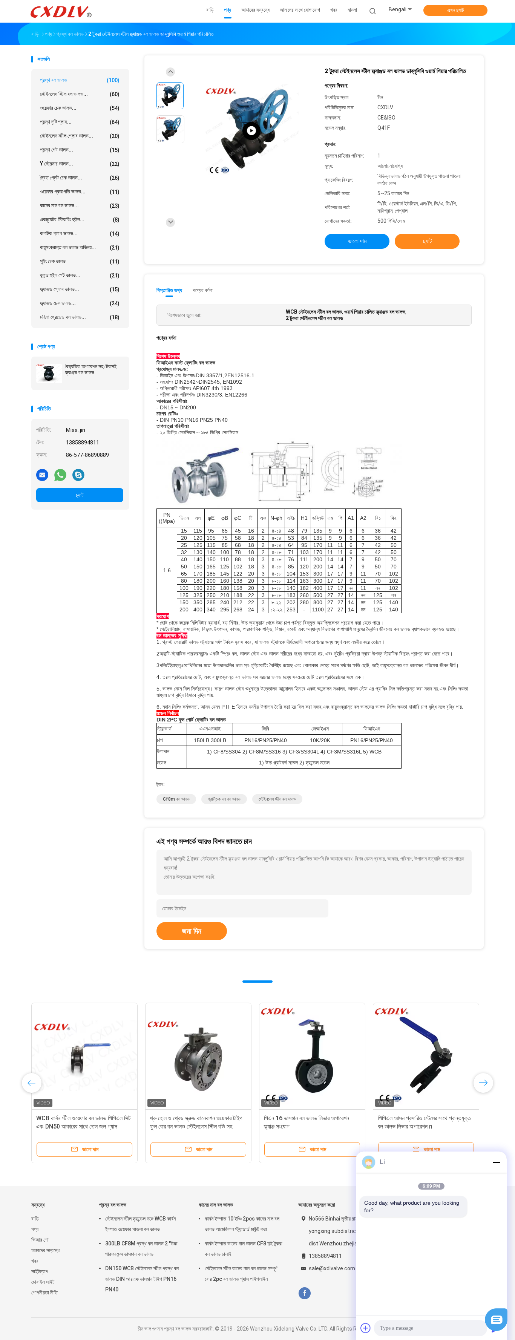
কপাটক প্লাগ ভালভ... (80, 233)
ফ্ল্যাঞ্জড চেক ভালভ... (80, 303)
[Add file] (365, 1328)
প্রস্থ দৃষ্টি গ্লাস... (80, 122)
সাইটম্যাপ (39, 1271)
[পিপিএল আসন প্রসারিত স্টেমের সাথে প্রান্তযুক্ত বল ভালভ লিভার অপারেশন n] (426, 1056)
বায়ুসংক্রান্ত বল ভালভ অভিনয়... (80, 247)
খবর (34, 1261)
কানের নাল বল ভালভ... (80, 205)
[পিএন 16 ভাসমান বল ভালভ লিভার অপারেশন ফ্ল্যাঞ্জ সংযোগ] (312, 1056)
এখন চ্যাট (455, 10)
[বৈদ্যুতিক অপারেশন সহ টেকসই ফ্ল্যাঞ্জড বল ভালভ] (49, 373)
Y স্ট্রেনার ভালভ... (80, 164)
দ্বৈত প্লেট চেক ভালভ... (80, 178)
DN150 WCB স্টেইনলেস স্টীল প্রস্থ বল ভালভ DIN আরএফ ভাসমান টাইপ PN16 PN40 (142, 1279)
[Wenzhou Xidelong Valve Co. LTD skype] (78, 475)
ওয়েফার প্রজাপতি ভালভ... (80, 191)
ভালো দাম (357, 241)
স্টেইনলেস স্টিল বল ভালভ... (80, 94)
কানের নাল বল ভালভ (216, 1205)
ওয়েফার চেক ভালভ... (80, 108)
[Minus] (496, 1162)
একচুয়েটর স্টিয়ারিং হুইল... (80, 219)
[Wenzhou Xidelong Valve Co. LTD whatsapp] (60, 475)
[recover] (496, 1328)
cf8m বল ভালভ (176, 799)
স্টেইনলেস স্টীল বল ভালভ (277, 799)
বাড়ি (35, 1219)
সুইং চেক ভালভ (80, 261)
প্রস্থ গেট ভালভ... (80, 150)
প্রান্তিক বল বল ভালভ (224, 799)
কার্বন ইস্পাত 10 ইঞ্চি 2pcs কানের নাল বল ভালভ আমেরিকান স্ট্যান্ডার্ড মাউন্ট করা (242, 1224)
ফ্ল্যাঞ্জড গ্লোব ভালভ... (80, 289)
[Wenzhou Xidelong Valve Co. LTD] (61, 11)
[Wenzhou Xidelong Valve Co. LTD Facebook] (304, 1293)
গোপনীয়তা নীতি (44, 1292)
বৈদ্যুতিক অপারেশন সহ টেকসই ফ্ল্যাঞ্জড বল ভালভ (90, 369)
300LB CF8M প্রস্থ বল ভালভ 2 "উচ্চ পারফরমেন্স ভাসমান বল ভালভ (141, 1248)
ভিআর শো (40, 1240)
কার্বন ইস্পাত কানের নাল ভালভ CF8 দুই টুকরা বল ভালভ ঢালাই (243, 1248)
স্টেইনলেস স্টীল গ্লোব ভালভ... (80, 136)
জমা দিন (191, 931)
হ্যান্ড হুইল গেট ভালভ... (80, 275)
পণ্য (34, 1229)
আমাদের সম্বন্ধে (45, 1250)
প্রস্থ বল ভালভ (80, 80)
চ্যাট (80, 495)
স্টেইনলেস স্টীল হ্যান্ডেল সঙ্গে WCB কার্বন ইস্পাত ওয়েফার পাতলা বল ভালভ (140, 1224)
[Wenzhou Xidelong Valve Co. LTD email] (42, 475)
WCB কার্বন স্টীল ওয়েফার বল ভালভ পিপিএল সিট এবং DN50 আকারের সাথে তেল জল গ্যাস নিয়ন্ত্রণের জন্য (83, 1126)
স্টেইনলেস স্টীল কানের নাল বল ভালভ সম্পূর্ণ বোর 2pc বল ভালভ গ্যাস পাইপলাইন (241, 1273)
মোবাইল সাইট (43, 1282)
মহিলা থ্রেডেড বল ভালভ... (80, 317)
